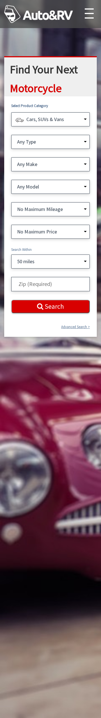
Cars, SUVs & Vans (45, 119)
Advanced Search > (75, 326)
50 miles (26, 261)
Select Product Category (29, 105)
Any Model (28, 186)
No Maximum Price (37, 231)
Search (53, 306)
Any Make (27, 164)
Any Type (26, 141)
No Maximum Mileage (40, 209)
